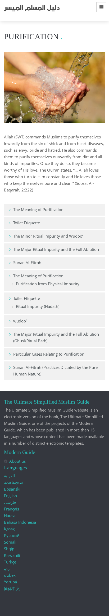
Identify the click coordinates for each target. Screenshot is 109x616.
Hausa (9, 515)
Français (11, 509)
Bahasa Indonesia (20, 522)
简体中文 (12, 588)
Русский (12, 535)
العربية (9, 475)
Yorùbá (10, 581)
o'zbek (10, 575)
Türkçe (10, 562)
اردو (7, 568)
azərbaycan (14, 482)
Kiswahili (12, 555)
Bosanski (12, 489)
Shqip (9, 548)
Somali (10, 542)
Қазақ (9, 528)
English (10, 495)
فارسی (10, 502)
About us (17, 461)
